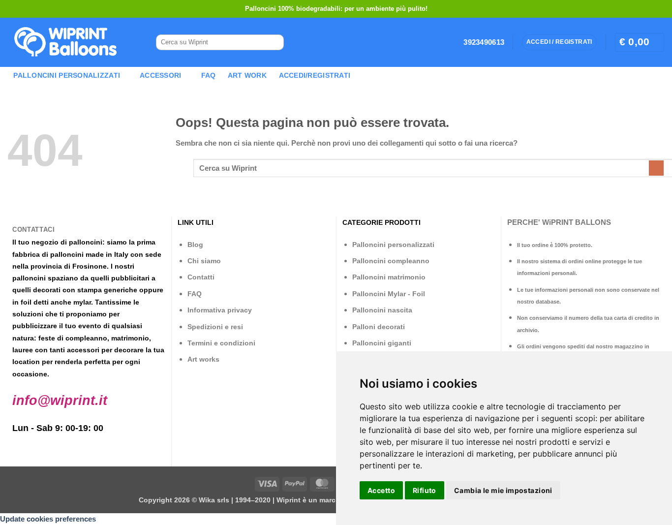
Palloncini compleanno (390, 261)
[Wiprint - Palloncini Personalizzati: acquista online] (65, 42)
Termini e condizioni (221, 343)
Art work (247, 75)
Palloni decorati (378, 327)
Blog (195, 244)
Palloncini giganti (381, 343)
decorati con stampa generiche (85, 290)
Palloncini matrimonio (389, 277)
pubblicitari (130, 278)
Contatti (200, 277)
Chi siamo (204, 261)
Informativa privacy (219, 310)
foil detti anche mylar (56, 302)
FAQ (208, 75)
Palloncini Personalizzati (66, 75)
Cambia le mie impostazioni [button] (503, 490)
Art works (203, 359)
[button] (639, 42)
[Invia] (272, 42)
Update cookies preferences (48, 519)
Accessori (160, 75)
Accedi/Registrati (315, 75)
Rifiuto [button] (424, 490)
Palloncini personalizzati (393, 244)
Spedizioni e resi (215, 327)
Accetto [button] (381, 490)
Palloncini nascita (382, 310)
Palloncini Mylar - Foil (388, 294)
